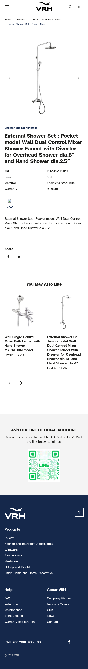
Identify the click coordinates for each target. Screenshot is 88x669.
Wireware (11, 549)
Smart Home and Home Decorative (29, 573)
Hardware (11, 561)
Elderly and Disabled (19, 567)
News (51, 615)
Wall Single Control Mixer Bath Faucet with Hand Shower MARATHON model (22, 343)
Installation (12, 604)
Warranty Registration (20, 621)
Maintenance (13, 610)
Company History (59, 598)
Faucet (9, 538)
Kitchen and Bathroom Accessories (29, 543)
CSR (50, 610)
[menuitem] (79, 7)
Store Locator (14, 615)
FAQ (7, 598)
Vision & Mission (58, 604)
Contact (52, 621)
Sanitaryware (14, 555)
